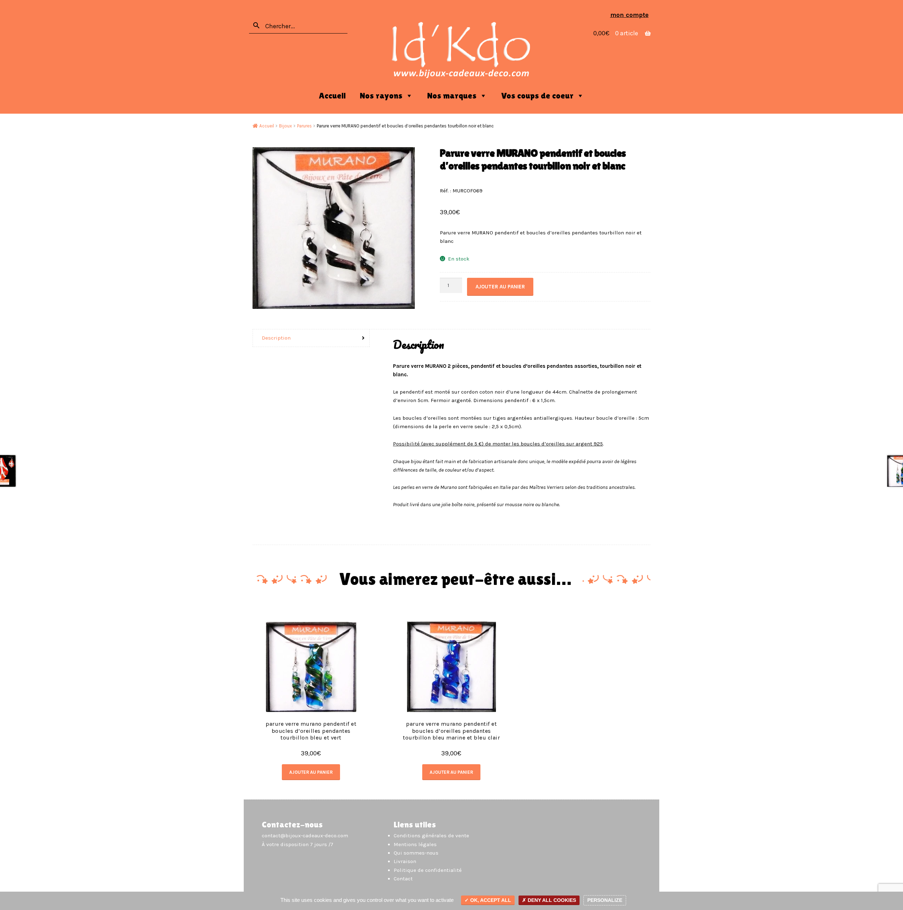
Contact (403, 878)
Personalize (604, 900)
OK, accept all (490, 900)
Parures (304, 125)
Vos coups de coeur (537, 95)
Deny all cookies (551, 900)
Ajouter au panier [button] (311, 772)
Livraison (405, 861)
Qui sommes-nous (416, 853)
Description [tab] (276, 338)
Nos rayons (381, 95)
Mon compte (629, 15)
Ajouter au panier (500, 286)
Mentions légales (415, 844)
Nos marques (452, 95)
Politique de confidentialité (428, 870)
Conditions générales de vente (431, 835)
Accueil (332, 95)
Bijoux (285, 125)
